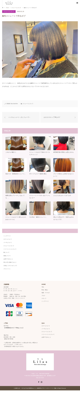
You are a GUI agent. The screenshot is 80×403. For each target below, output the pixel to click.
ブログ (7, 7)
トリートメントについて (10, 249)
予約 (43, 287)
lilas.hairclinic (14, 103)
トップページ (7, 236)
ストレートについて (9, 11)
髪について (6, 252)
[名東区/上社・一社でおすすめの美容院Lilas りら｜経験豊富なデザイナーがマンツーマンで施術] (40, 369)
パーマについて (8, 242)
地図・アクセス (46, 292)
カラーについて (8, 239)
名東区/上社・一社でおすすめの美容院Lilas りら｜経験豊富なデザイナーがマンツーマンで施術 (35, 388)
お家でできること (8, 259)
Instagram (41, 382)
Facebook (39, 382)
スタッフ (44, 298)
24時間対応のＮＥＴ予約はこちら (14, 327)
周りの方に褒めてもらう (10, 262)
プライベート (7, 269)
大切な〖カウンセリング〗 (11, 265)
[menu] (77, 3)
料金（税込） (45, 290)
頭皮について (7, 255)
